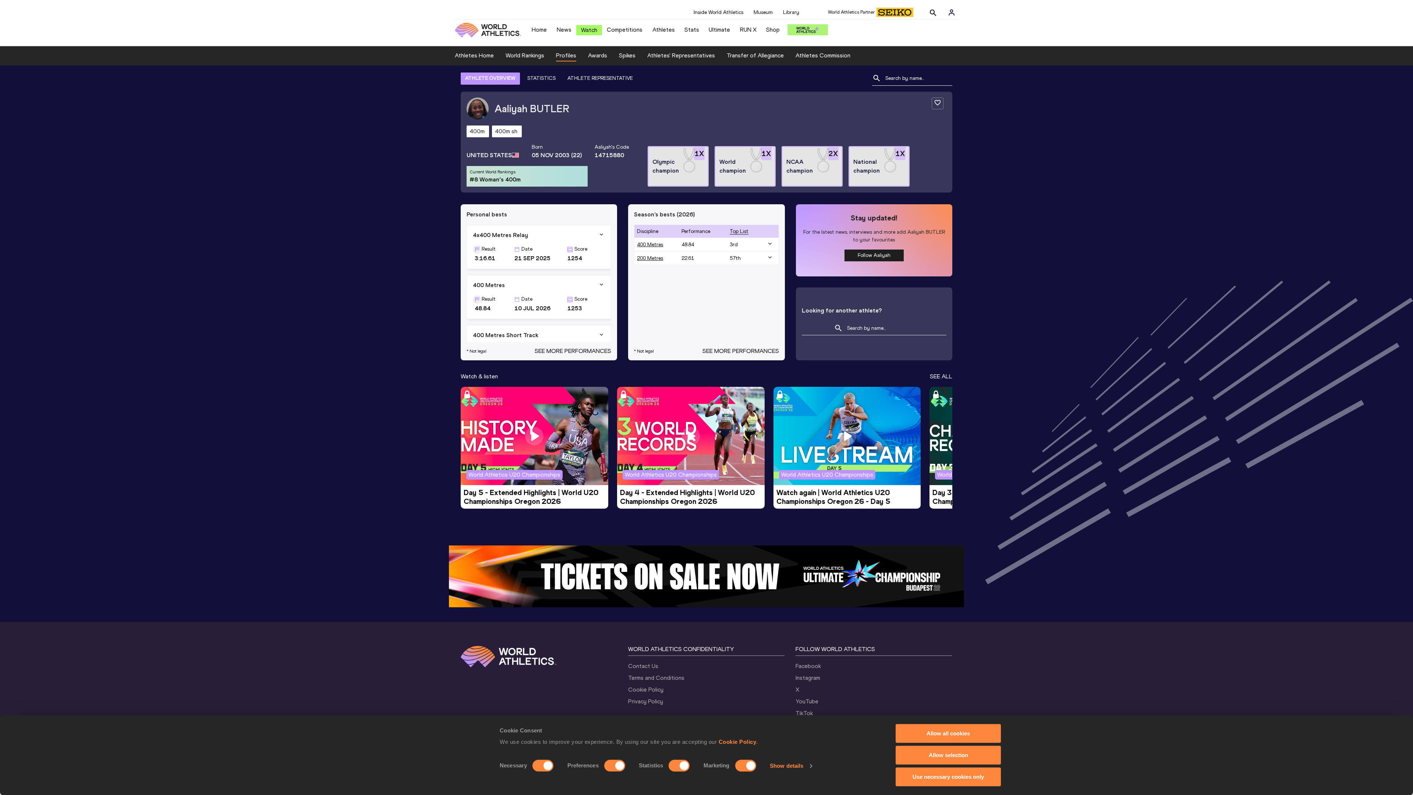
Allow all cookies (948, 733)
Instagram (808, 677)
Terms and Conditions (656, 677)
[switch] (614, 765)
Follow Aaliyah (874, 255)
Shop (773, 29)
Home (539, 29)
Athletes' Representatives (681, 55)
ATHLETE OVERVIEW (490, 78)
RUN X (748, 29)
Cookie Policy (738, 742)
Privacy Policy (645, 701)
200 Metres (650, 258)
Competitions (624, 29)
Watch (589, 29)
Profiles (566, 55)
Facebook (808, 665)
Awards (597, 55)
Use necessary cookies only (948, 777)
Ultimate (719, 29)
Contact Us (643, 665)
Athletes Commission (823, 55)
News (564, 29)
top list (739, 231)
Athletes (663, 29)
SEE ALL (941, 376)
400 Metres (650, 244)
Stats (691, 29)
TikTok (804, 713)
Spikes (627, 55)
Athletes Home (474, 55)
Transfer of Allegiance (755, 55)
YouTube (807, 701)
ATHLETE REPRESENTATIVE (600, 78)
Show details (786, 766)
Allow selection (948, 755)
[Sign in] (951, 12)
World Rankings (525, 55)
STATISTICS (541, 78)
